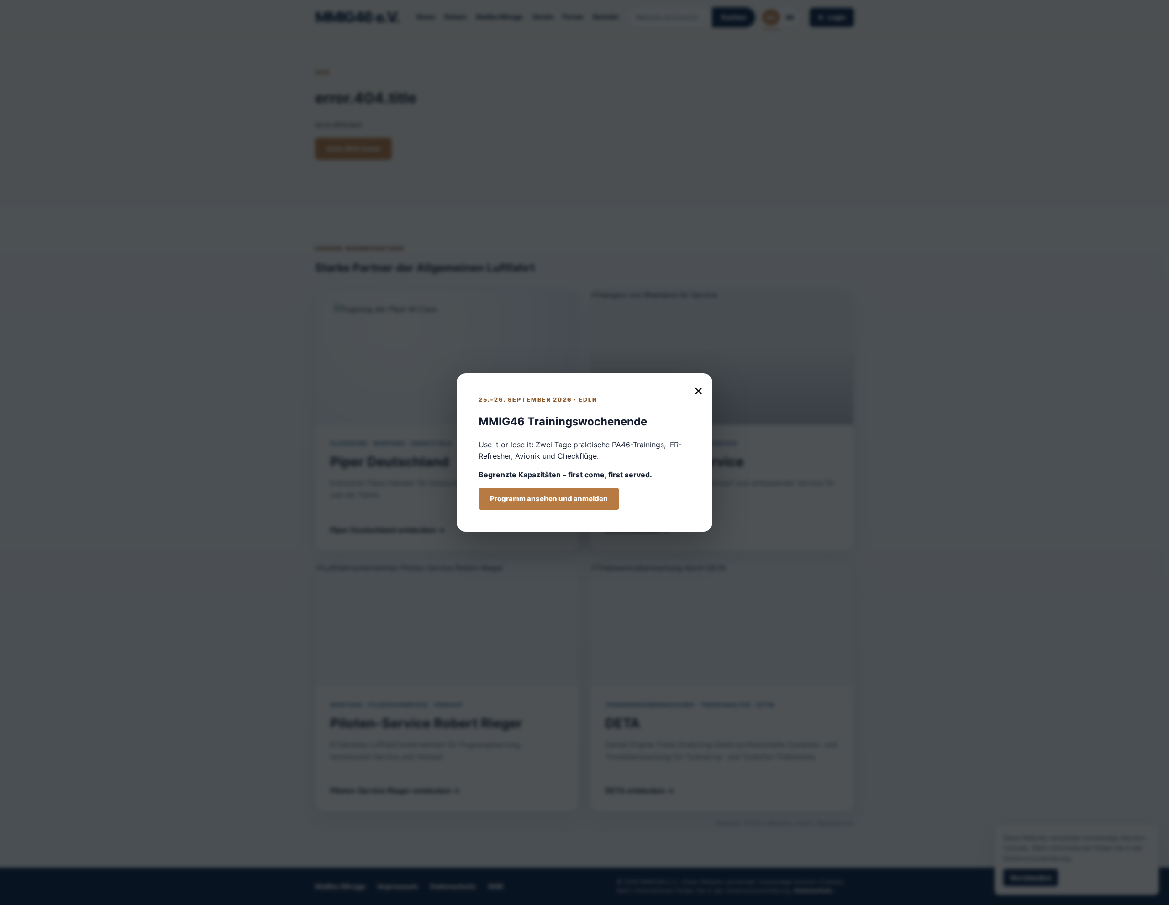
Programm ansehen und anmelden (549, 498)
